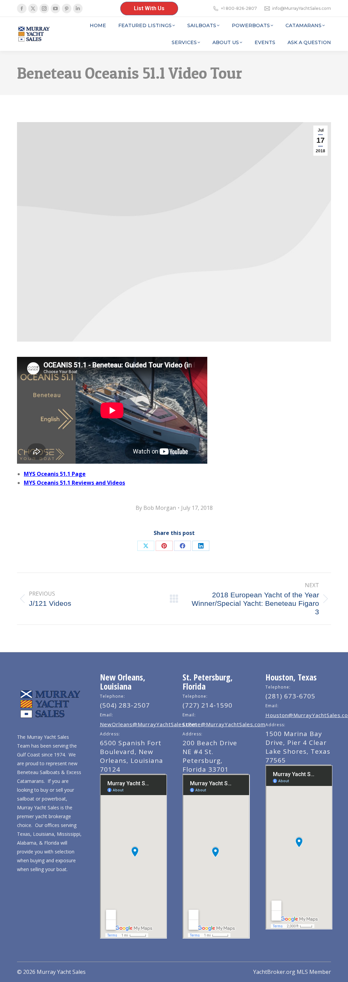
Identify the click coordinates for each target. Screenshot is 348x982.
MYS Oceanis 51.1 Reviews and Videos (74, 482)
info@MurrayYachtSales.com (301, 8)
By (156, 508)
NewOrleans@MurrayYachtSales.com (148, 724)
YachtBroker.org (274, 972)
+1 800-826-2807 (239, 8)
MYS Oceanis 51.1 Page (55, 474)
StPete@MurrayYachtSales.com (223, 724)
